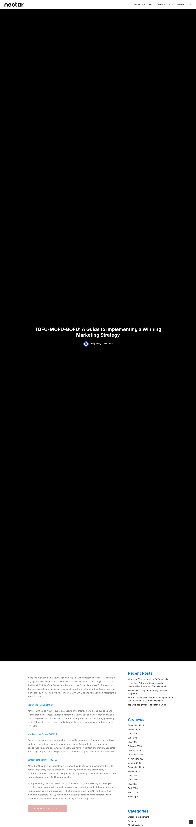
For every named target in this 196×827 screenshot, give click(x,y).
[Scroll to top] (191, 821)
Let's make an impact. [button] (47, 808)
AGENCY (161, 4)
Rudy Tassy (96, 343)
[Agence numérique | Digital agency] (14, 4)
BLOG (171, 4)
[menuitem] (139, 4)
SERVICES (138, 4)
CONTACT (181, 4)
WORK (151, 4)
